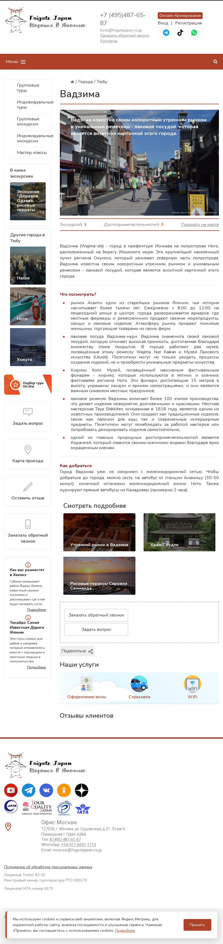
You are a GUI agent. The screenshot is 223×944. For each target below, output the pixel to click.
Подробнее (36, 610)
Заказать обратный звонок (124, 35)
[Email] (190, 651)
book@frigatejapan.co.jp (121, 30)
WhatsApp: (68, 844)
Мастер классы (32, 153)
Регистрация (188, 23)
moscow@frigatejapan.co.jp (77, 850)
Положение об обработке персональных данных (48, 867)
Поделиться (73, 651)
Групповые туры (28, 87)
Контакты (108, 40)
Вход (163, 23)
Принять (197, 924)
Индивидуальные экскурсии (34, 138)
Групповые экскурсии (28, 121)
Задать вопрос (96, 630)
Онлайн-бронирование (180, 15)
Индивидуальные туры (34, 104)
